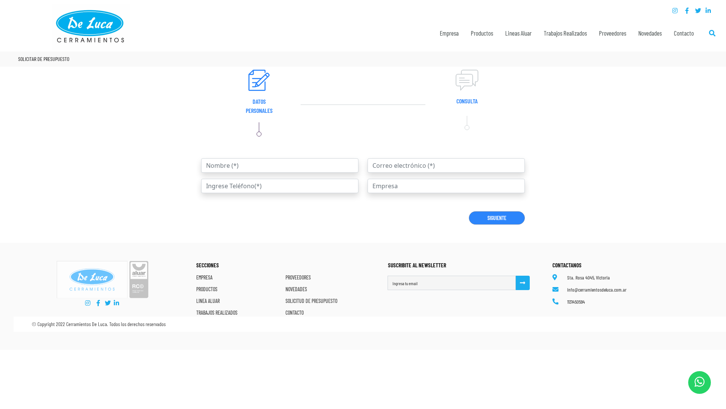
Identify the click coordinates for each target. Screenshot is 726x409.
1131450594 (576, 302)
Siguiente (496, 218)
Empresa (204, 277)
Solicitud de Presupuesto (311, 301)
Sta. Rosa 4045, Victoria (588, 278)
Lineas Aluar (518, 33)
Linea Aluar (208, 301)
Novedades (650, 33)
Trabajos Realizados (565, 33)
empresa (449, 33)
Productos (482, 33)
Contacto (684, 33)
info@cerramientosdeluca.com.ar (597, 290)
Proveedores (612, 33)
